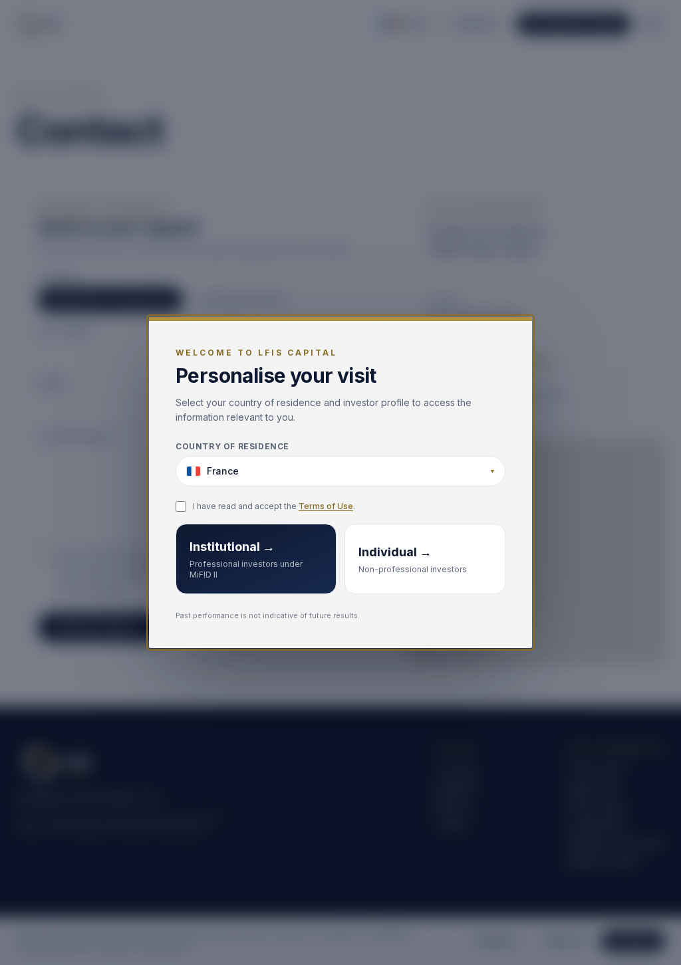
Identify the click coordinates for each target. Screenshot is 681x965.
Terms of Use (326, 506)
